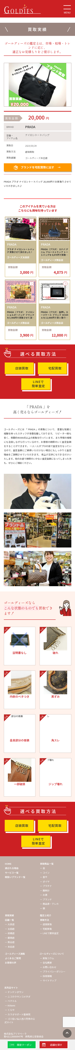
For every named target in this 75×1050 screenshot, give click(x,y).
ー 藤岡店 (9, 937)
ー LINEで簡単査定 (49, 933)
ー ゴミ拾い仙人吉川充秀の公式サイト (19, 1020)
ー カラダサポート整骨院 (17, 1014)
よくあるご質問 (13, 958)
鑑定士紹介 (45, 915)
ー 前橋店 (9, 933)
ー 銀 (42, 908)
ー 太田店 (9, 928)
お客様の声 (10, 962)
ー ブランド (46, 899)
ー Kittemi (10, 1005)
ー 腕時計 (45, 890)
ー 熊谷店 (9, 942)
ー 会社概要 (46, 962)
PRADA (30, 126)
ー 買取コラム (47, 958)
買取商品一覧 (47, 863)
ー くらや (9, 1009)
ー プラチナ (46, 886)
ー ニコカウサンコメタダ (17, 996)
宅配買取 (55, 368)
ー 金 (42, 868)
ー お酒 (43, 894)
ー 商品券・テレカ (49, 903)
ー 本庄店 (9, 946)
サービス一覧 (11, 872)
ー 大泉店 (9, 924)
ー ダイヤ (45, 881)
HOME (8, 863)
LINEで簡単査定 (38, 383)
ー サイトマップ (48, 980)
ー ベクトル (11, 1001)
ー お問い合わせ (48, 967)
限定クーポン (24, 1044)
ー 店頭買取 (46, 924)
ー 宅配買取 (46, 928)
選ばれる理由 (11, 868)
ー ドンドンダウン (14, 992)
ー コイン (45, 872)
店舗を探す (56, 1044)
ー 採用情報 (46, 976)
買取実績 (9, 915)
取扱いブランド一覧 (15, 877)
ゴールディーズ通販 (15, 953)
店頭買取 (21, 368)
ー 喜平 (43, 877)
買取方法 (44, 920)
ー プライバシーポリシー (52, 971)
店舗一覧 (9, 920)
